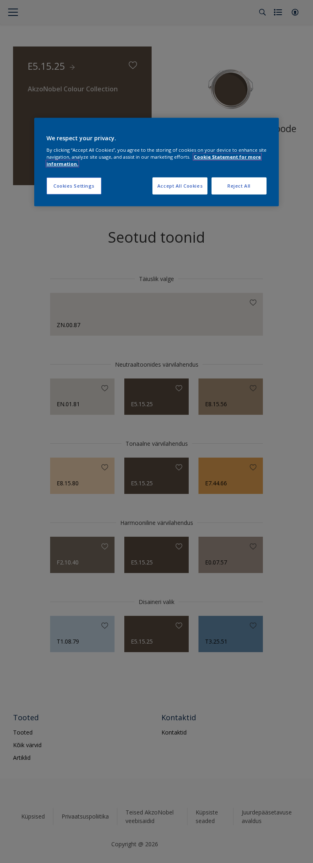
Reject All (239, 186)
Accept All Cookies (180, 186)
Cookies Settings (74, 186)
